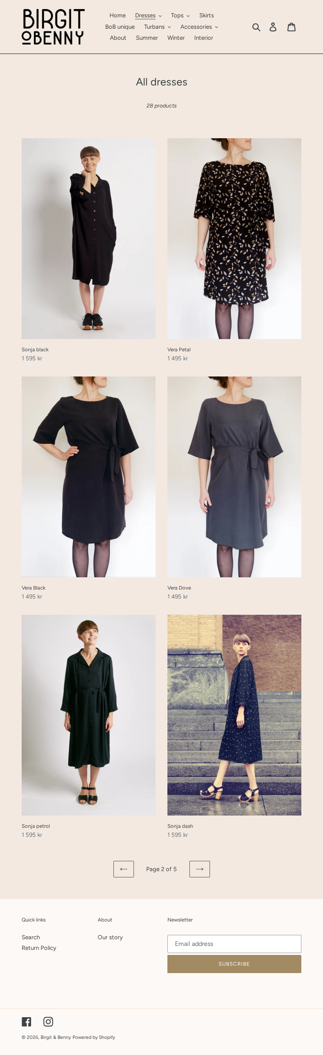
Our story (110, 937)
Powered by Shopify (93, 1037)
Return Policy (39, 947)
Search (31, 937)
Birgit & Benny (56, 1037)
